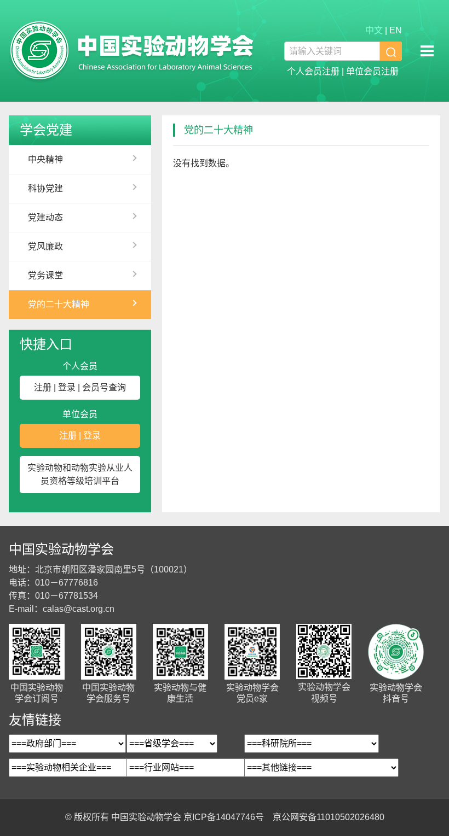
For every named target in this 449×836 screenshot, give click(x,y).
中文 (374, 30)
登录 (67, 387)
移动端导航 (427, 51)
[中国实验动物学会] (132, 51)
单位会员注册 (372, 71)
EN (395, 30)
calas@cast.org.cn (78, 608)
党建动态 (45, 217)
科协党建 (45, 188)
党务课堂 (45, 275)
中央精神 (45, 159)
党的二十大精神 (58, 304)
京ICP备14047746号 (223, 817)
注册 (42, 387)
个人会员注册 (313, 71)
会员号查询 (104, 387)
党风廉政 (45, 246)
